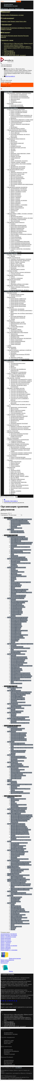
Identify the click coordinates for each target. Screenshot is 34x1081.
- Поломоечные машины (17, 854)
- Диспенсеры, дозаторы (14, 813)
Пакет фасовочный (16, 461)
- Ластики (13, 578)
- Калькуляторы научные (17, 737)
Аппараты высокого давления (19, 416)
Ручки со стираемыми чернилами (20, 241)
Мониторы (14, 325)
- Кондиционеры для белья (18, 882)
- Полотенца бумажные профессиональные (17, 871)
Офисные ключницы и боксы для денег (22, 218)
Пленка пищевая (15, 466)
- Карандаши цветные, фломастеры (20, 693)
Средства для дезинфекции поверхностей (18, 369)
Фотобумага (14, 127)
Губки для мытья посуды (17, 375)
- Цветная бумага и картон (18, 557)
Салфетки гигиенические (18, 442)
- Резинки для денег (16, 585)
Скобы (12, 159)
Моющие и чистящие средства (15, 388)
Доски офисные (15, 133)
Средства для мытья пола (18, 389)
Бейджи (13, 140)
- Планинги (14, 526)
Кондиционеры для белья (18, 447)
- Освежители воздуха (13, 860)
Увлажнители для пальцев (18, 166)
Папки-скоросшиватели (17, 207)
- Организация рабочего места (15, 598)
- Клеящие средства (16, 575)
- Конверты (14, 545)
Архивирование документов (19, 188)
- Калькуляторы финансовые (19, 740)
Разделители (14, 210)
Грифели (13, 224)
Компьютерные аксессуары (18, 323)
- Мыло (9, 841)
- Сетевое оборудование (17, 761)
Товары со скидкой (6, 29)
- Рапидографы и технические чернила (21, 666)
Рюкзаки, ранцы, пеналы (14, 254)
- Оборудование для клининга (15, 850)
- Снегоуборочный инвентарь (19, 918)
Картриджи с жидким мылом (19, 407)
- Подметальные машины (18, 853)
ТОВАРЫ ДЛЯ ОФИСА (11, 108)
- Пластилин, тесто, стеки (18, 699)
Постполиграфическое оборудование (17, 332)
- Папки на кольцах (16, 625)
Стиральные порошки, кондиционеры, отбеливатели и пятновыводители (18, 444)
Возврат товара (15, 21)
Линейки (13, 150)
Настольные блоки (16, 181)
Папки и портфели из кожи (18, 191)
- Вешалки (13, 645)
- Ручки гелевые (15, 667)
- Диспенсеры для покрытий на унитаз (21, 815)
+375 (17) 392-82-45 (9, 52)
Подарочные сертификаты (17, 28)
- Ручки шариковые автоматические (21, 674)
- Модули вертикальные (17, 605)
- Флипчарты (14, 566)
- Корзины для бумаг (16, 604)
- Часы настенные (16, 652)
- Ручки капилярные (16, 669)
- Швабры (13, 928)
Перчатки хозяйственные (18, 479)
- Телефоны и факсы (16, 764)
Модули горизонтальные (18, 178)
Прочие (13, 185)
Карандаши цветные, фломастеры (20, 260)
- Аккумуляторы (15, 786)
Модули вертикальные (17, 177)
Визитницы (14, 141)
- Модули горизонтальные (18, 607)
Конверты (13, 118)
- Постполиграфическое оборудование (18, 767)
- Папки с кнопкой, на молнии (19, 630)
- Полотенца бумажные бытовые (20, 869)
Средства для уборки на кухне (19, 395)
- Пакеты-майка (15, 900)
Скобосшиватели (15, 157)
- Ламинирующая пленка (18, 769)
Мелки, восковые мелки (17, 265)
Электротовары (11, 347)
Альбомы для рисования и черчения (21, 259)
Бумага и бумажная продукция (16, 109)
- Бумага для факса (16, 541)
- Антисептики (15, 800)
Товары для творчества (13, 257)
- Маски (13, 802)
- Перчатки (14, 803)
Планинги (13, 100)
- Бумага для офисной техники (19, 539)
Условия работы (8, 4)
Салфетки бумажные (16, 441)
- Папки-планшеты (16, 633)
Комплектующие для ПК (18, 322)
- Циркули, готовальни (17, 711)
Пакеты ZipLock (15, 463)
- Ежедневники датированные (19, 521)
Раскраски (13, 268)
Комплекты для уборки (17, 473)
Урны (12, 489)
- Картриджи (10, 742)
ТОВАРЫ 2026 (8, 91)
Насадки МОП (15, 477)
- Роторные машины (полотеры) (20, 859)
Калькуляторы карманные (18, 300)
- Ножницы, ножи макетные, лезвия (21, 582)
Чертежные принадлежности (15, 275)
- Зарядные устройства (17, 791)
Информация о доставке (11, 6)
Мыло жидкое (14, 408)
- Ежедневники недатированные (20, 522)
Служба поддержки (7, 18)
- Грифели (13, 655)
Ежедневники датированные (19, 94)
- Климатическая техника (18, 728)
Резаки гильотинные (16, 339)
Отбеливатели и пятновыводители (20, 448)
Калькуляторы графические (18, 298)
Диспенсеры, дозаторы (13, 378)
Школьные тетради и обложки (15, 285)
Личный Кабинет (9, 1060)
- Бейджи (13, 569)
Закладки (20, 35)
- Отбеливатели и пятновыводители (21, 884)
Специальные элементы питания (20, 359)
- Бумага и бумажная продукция (16, 536)
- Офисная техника (12, 762)
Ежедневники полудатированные (20, 97)
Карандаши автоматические (18, 225)
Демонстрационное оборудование (16, 130)
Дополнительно (6, 24)
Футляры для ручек (16, 251)
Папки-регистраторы (16, 206)
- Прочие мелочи (15, 583)
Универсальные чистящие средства (20, 404)
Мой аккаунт (5, 32)
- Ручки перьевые (15, 671)
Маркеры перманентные (17, 228)
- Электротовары (12, 781)
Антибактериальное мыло (18, 363)
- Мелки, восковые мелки (18, 698)
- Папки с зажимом (16, 627)
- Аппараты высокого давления (19, 851)
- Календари (10, 529)
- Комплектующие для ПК (18, 756)
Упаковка (10, 460)
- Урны (12, 925)
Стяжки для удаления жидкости (19, 485)
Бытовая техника (12, 292)
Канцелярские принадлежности (16, 138)
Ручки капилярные (16, 237)
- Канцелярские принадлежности (16, 567)
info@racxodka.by (9, 51)
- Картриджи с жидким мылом (19, 843)
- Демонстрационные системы (19, 560)
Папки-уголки (15, 209)
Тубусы (13, 276)
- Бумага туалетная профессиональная (21, 894)
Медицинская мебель (17, 216)
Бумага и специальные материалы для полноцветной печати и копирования (21, 116)
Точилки (13, 165)
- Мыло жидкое (15, 844)
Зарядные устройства (17, 357)
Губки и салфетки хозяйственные (16, 373)
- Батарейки (14, 787)
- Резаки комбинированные (18, 775)
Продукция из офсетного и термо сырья (22, 119)
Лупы (12, 152)
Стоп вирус (10, 361)
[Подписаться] (1, 1012)
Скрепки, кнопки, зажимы (18, 162)
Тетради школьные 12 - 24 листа (20, 290)
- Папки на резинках (16, 626)
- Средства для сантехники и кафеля (21, 829)
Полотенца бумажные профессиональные (17, 435)
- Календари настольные (17, 532)
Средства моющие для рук (18, 413)
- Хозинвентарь (11, 903)
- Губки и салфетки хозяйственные (17, 809)
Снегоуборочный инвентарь (18, 482)
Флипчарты (14, 137)
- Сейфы (9, 780)
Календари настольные (17, 106)
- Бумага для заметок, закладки (19, 538)
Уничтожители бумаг (17, 331)
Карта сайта (23, 21)
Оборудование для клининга (15, 414)
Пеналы (13, 256)
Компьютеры (11, 320)
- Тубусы (13, 709)
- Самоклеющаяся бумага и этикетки (21, 550)
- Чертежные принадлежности (15, 708)
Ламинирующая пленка (17, 335)
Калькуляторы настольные (18, 301)
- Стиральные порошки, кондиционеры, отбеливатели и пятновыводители (18, 880)
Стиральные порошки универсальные (21, 452)
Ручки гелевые (15, 235)
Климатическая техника (17, 294)
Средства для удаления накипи (19, 397)
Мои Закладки (8, 1063)
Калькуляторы (11, 297)
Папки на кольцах (16, 194)
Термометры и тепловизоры (18, 372)
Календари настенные (17, 105)
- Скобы (13, 588)
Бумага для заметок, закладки (19, 111)
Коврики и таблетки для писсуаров (20, 426)
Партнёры (28, 28)
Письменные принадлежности (15, 222)
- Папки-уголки (15, 639)
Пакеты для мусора (12, 430)
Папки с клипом (15, 199)
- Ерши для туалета (16, 907)
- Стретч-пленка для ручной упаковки (21, 592)
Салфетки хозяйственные (18, 376)
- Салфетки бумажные (17, 876)
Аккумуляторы (15, 351)
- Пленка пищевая (16, 901)
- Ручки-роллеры (15, 679)
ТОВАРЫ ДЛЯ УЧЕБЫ (10, 253)
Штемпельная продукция (18, 168)
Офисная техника (12, 328)
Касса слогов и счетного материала (20, 272)
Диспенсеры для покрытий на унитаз (21, 379)
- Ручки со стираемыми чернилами (20, 673)
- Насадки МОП (15, 913)
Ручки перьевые (15, 240)
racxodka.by (18, 1067)
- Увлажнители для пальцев (18, 595)
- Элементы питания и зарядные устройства (19, 784)
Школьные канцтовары (13, 279)
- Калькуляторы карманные (18, 734)
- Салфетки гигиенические (18, 878)
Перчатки (13, 367)
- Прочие (13, 616)
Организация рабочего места (15, 169)
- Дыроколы (14, 573)
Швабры (13, 492)
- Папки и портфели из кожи (19, 622)
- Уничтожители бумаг (17, 765)
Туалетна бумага (12, 455)
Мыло (9, 405)
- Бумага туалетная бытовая (18, 893)
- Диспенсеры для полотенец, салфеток (22, 816)
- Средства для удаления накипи (20, 832)
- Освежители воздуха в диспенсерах (21, 865)
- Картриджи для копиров (18, 743)
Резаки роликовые (16, 342)
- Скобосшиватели (16, 586)
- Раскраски (14, 701)
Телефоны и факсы (16, 329)
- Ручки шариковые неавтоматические (21, 676)
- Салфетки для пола (16, 916)
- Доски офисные (15, 561)
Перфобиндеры (15, 337)
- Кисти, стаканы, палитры (18, 695)
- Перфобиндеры (15, 771)
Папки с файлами (15, 202)
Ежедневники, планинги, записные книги (19, 93)
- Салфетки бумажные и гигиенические (18, 875)
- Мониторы (14, 759)
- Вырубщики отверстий (17, 572)
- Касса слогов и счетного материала (21, 705)
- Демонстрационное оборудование (17, 558)
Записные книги (15, 99)
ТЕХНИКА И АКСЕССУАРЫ (12, 291)
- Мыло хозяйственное (17, 847)
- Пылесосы (14, 857)
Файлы (13, 212)
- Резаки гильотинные (17, 774)
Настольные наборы (16, 182)
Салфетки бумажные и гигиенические (18, 439)
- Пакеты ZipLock (15, 898)
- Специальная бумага (17, 551)
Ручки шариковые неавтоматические (21, 244)
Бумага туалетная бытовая (18, 457)
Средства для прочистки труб (19, 392)
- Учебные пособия (12, 704)
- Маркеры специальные (17, 661)
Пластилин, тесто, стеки (17, 266)
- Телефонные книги (16, 528)
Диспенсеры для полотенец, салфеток (21, 381)
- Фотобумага (14, 556)
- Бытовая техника (12, 727)
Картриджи (10, 307)
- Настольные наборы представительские (17, 613)
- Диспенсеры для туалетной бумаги (21, 818)
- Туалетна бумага (12, 891)
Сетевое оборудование (17, 326)
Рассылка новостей (9, 1064)
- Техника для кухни (16, 730)
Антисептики (14, 364)
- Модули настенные (16, 608)
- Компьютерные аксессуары (19, 758)
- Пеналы (13, 689)
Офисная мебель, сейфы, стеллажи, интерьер (20, 213)
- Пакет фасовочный (16, 897)
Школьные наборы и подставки (19, 284)
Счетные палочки (16, 273)
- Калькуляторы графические (19, 733)
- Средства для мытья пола (18, 825)
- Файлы (13, 642)
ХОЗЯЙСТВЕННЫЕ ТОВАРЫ (13, 360)
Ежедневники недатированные (19, 96)
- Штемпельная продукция (18, 597)
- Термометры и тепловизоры (19, 807)
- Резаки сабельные (16, 778)
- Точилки (13, 594)
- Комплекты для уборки (17, 909)
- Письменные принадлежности (16, 654)
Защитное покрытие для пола (19, 172)
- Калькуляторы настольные (18, 736)
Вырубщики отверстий (17, 143)
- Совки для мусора (16, 919)
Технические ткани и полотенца (20, 488)
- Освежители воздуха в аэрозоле (20, 863)
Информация (6, 11)
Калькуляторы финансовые (18, 306)
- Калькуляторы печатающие (19, 739)
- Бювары (13, 600)
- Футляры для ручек (16, 683)
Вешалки (13, 215)
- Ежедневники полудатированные (20, 523)
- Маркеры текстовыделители (19, 663)
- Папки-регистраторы (17, 636)
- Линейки (13, 579)
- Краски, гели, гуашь (17, 696)
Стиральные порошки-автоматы (20, 454)
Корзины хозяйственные (17, 474)
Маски (12, 366)
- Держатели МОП (16, 906)
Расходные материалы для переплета (21, 338)
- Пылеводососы (15, 856)
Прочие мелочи (15, 155)
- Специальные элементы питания (20, 793)
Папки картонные (16, 193)
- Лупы (13, 581)
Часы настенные (15, 221)
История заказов (12, 35)
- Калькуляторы (11, 731)
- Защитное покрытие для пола (19, 601)
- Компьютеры (11, 755)
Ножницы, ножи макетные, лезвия (20, 153)
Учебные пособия (12, 270)
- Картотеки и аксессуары (18, 603)
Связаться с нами (5, 21)
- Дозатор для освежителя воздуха (20, 819)
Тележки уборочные (16, 486)
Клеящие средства (16, 146)
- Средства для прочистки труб (19, 828)
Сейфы (9, 345)
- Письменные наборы (17, 664)
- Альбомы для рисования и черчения (21, 692)
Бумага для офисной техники (19, 112)
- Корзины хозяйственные (18, 910)
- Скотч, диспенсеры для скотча (19, 589)
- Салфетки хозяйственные (18, 812)
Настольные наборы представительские (22, 184)
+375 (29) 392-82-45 (9, 53)
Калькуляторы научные (17, 303)
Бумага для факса (15, 113)
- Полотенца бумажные (13, 868)
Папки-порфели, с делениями (19, 204)
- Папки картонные (16, 623)
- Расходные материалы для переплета (21, 772)
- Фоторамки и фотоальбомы (19, 651)
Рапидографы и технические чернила (21, 234)
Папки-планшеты (15, 203)
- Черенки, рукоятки (16, 926)
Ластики (13, 149)
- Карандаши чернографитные (19, 658)
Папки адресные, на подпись (19, 190)
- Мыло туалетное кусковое (18, 846)
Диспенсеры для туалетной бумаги (20, 382)
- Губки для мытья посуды (18, 810)
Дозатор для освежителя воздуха (20, 383)
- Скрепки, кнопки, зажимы (18, 591)
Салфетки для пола (16, 480)
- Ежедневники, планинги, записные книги (19, 519)
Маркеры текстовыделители (18, 231)
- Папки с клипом (16, 629)
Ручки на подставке (16, 238)
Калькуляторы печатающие (18, 304)
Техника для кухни (16, 295)
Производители (5, 28)
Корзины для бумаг (16, 175)
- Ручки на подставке (16, 670)
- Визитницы (14, 570)
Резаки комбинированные (18, 341)
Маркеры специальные (17, 229)
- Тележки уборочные (17, 922)
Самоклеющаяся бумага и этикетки (20, 121)
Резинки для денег (16, 156)
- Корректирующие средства (18, 576)
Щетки (12, 494)
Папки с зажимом (16, 197)
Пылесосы (13, 422)
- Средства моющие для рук (18, 849)
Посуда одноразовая (13, 438)
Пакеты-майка (15, 464)
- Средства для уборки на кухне (19, 831)
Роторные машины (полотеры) (19, 423)
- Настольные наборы (17, 611)
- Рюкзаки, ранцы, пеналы (14, 687)
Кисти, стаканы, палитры (18, 262)
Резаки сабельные (16, 344)
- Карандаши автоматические (19, 657)
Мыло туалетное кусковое (18, 410)
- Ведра (13, 904)
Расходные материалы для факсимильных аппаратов (18, 317)
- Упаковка (10, 896)
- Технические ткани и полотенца (20, 923)
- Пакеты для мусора (13, 866)
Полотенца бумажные (13, 432)
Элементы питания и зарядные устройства (19, 350)
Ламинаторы (14, 334)
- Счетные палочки (16, 707)
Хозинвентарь (11, 467)
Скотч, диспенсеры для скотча (19, 160)
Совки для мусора (16, 483)
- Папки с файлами (16, 632)
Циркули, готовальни (17, 278)
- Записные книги (16, 525)
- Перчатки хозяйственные (18, 915)
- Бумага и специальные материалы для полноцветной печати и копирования (22, 543)
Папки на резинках (16, 196)
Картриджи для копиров (17, 309)
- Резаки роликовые (16, 777)
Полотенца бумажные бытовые (19, 433)
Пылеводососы (15, 420)
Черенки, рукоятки (16, 491)
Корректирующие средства (18, 147)
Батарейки (13, 353)
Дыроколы (14, 144)
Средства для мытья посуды (18, 391)
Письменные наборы (16, 232)
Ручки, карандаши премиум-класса (20, 246)
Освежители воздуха (13, 425)
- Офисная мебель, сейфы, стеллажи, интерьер (20, 644)
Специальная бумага (16, 122)
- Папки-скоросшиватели (18, 638)
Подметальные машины (17, 417)
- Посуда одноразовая (13, 874)
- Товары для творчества (14, 690)
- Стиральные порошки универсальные (22, 888)
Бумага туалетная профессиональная (21, 458)
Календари (10, 103)
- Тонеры (13, 753)
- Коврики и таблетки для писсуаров (21, 862)
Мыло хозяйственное (16, 411)
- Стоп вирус (11, 797)
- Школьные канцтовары (14, 712)
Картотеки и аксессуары (17, 174)
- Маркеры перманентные (18, 660)
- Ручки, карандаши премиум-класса (21, 677)
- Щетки (13, 929)
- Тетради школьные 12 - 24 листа (20, 723)
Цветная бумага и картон (18, 128)
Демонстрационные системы (19, 131)
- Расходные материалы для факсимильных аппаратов (18, 751)
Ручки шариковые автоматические (20, 243)
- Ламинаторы (14, 768)
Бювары (13, 171)
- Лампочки (14, 783)
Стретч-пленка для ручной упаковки (21, 163)
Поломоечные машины (17, 419)
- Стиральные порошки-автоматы (20, 890)
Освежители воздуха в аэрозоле (19, 427)
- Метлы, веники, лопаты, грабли (20, 912)
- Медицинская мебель (17, 647)
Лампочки (13, 348)
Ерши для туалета (16, 472)
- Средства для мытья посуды (19, 827)
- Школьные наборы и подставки (20, 717)
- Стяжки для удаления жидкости (20, 920)
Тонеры (13, 319)
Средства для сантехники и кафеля (20, 394)
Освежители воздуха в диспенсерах (21, 429)
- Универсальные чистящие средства (21, 840)
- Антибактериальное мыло (18, 799)
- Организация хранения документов (17, 617)
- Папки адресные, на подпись (19, 620)
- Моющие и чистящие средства (16, 824)
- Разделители (14, 641)
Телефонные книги (16, 102)
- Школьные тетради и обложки (16, 718)
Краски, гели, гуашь (16, 263)
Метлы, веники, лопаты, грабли (20, 476)
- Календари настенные (17, 531)
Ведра (12, 469)
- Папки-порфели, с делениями (19, 635)
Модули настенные (16, 179)
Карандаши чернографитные (19, 226)
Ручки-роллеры (15, 247)
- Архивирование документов (19, 619)
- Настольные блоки (16, 610)
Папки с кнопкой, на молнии (19, 200)
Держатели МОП (15, 470)
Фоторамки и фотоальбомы (18, 219)
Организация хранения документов (17, 187)
